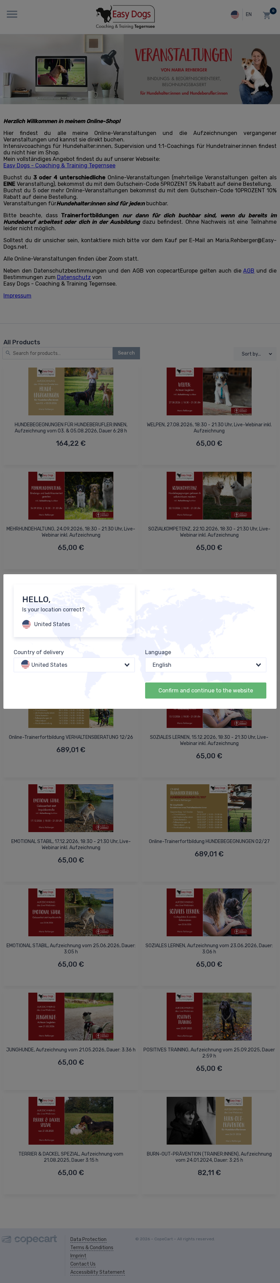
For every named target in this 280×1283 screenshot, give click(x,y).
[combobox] (74, 665)
